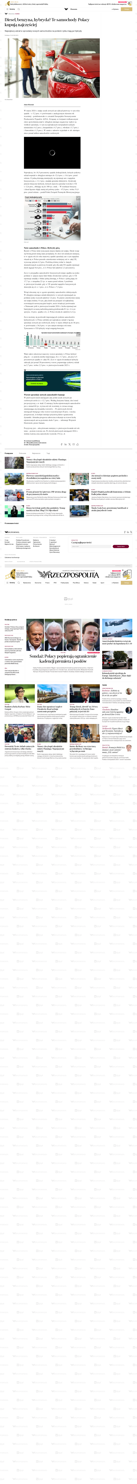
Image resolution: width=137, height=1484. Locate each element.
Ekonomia (73, 9)
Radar (94, 583)
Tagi (48, 453)
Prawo (47, 583)
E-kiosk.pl (52, 540)
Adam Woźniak (29, 105)
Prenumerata (37, 544)
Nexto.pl (52, 544)
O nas (6, 540)
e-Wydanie (115, 9)
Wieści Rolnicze (54, 550)
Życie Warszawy (54, 552)
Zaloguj (126, 9)
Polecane (22, 453)
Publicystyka (65, 583)
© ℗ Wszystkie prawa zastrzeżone (35, 443)
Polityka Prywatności (22, 540)
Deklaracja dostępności (23, 548)
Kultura (86, 583)
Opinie (104, 685)
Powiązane (9, 453)
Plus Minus (76, 583)
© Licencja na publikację (32, 441)
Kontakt (7, 542)
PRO (55, 583)
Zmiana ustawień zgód (23, 542)
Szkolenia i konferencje (12, 557)
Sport (102, 583)
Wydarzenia (27, 583)
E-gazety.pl (52, 542)
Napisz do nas (9, 544)
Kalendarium (21, 561)
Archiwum (36, 546)
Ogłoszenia (36, 542)
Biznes (17, 14)
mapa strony (9, 561)
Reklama (36, 540)
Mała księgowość (54, 546)
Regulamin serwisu (22, 544)
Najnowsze (36, 453)
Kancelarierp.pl (54, 548)
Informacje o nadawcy (23, 546)
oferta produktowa (35, 561)
